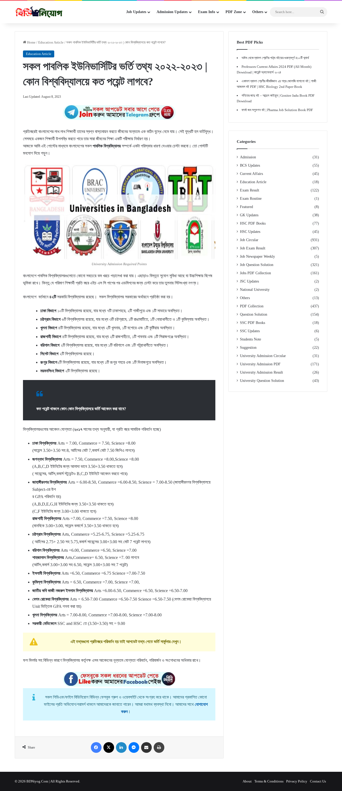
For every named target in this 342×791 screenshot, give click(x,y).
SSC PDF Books (252, 323)
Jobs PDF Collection (255, 273)
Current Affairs (251, 174)
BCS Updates (250, 165)
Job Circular (249, 240)
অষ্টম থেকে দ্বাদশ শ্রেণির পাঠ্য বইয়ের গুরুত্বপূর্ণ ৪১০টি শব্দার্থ (275, 58)
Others (245, 298)
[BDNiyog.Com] (39, 12)
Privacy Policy (296, 781)
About (247, 781)
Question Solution (253, 314)
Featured (246, 207)
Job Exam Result (252, 248)
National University (255, 290)
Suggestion (248, 348)
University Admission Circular (263, 356)
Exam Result (249, 190)
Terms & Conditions (268, 781)
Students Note (250, 339)
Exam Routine (251, 199)
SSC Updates (250, 331)
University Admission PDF (260, 364)
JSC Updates (249, 281)
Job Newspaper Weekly (257, 256)
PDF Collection (251, 306)
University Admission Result (261, 372)
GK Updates (249, 215)
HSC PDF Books (253, 223)
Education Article (51, 42)
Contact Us (318, 781)
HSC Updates (250, 232)
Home (31, 42)
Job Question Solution (256, 265)
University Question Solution (262, 381)
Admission (248, 157)
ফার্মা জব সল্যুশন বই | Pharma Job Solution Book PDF (277, 110)
